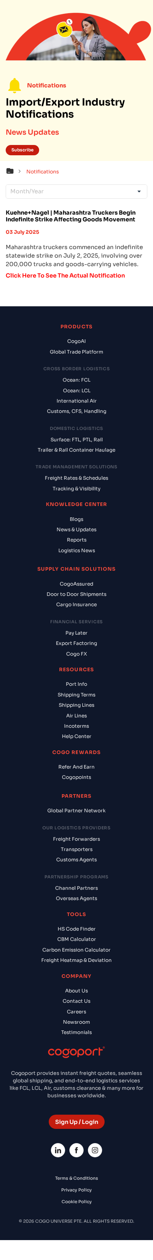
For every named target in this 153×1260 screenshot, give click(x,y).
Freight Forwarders (76, 839)
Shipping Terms (76, 695)
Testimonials (76, 1032)
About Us (76, 991)
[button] (15, 172)
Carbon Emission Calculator (76, 950)
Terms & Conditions (76, 1178)
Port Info (76, 684)
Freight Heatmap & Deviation (76, 960)
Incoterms (76, 726)
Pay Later (76, 633)
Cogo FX (76, 654)
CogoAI (76, 341)
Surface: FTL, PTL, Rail (77, 440)
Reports (76, 540)
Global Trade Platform (76, 352)
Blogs (76, 519)
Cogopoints (76, 777)
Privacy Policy (76, 1189)
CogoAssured (76, 584)
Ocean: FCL (76, 380)
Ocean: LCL (76, 391)
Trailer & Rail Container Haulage (76, 450)
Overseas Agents (76, 898)
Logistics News (76, 551)
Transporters (77, 849)
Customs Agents (76, 860)
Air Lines (76, 716)
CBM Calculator (76, 939)
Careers (76, 1012)
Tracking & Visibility (76, 489)
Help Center (76, 736)
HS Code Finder (77, 929)
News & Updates (76, 530)
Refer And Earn (76, 767)
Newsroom (76, 1022)
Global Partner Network (76, 811)
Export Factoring (76, 643)
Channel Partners (76, 888)
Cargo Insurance (76, 605)
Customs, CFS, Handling (76, 411)
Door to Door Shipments (76, 594)
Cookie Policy (77, 1201)
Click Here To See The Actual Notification (65, 275)
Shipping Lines (76, 705)
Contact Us (76, 1001)
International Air (77, 401)
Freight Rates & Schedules (76, 478)
